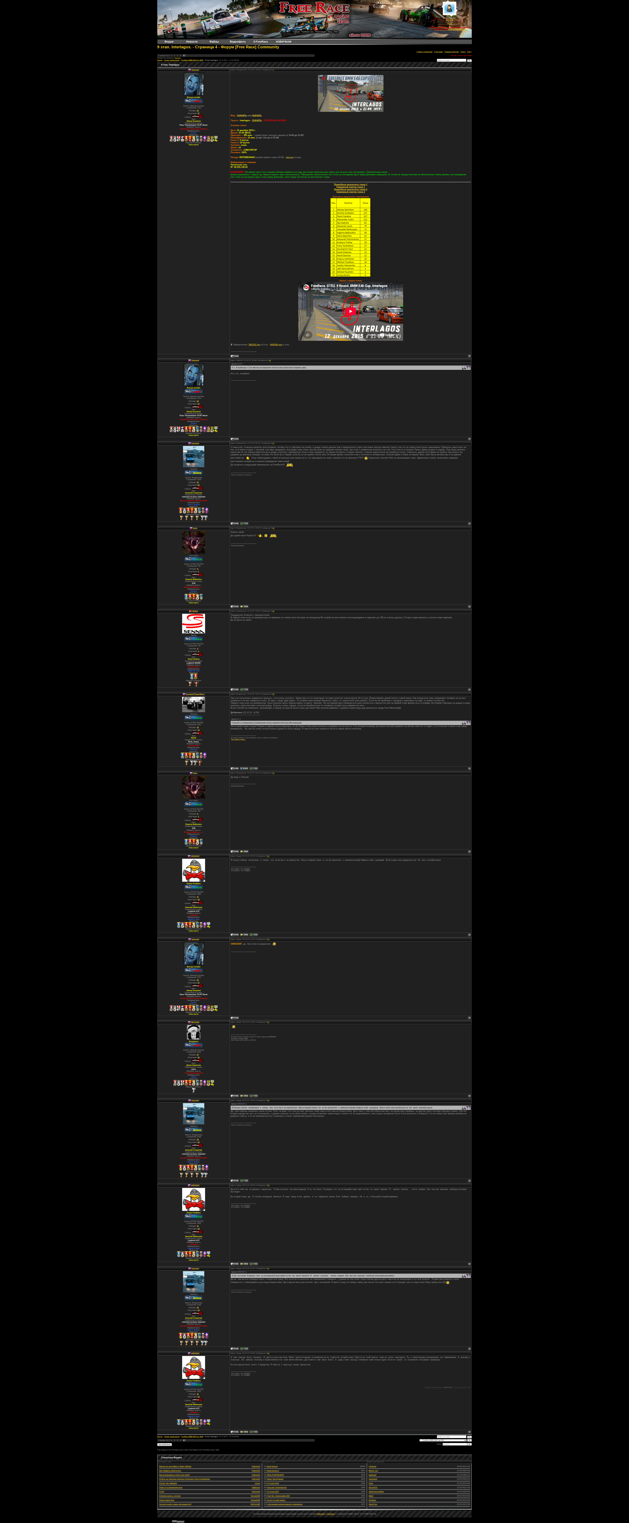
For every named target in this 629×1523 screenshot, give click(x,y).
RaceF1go (373, 1504)
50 (273, 694)
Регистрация (320, 32)
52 (268, 856)
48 (273, 528)
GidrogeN (195, 70)
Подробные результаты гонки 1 (350, 184)
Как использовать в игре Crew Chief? (174, 1475)
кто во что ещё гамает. (276, 1500)
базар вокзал (272, 1466)
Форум (159, 60)
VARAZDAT (195, 856)
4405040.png (276, 344)
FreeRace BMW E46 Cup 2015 (192, 60)
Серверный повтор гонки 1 (350, 187)
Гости (449, 24)
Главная (296, 32)
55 (268, 1100)
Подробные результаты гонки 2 (350, 189)
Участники (438, 52)
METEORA (195, 1022)
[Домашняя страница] (244, 768)
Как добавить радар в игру (170, 1471)
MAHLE (195, 611)
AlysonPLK (373, 1487)
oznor (257, 1483)
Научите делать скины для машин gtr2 (175, 1504)
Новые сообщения (424, 52)
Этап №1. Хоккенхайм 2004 (278, 1496)
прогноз (289, 157)
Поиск (463, 52)
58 (268, 1353)
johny (195, 528)
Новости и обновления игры (170, 1487)
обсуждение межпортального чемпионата (285, 1504)
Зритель (449, 20)
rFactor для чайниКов (168, 1483)
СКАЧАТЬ (242, 115)
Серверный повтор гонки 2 (350, 192)
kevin (371, 1483)
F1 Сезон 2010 (273, 1483)
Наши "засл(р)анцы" (275, 1479)
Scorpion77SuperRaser (195, 694)
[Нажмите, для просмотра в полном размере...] (350, 111)
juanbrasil (372, 1475)
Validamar (256, 1487)
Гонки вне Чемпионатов (276, 1487)
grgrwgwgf (373, 1479)
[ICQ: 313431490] (253, 934)
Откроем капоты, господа (170, 1496)
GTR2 (161, 1492)
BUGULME (255, 1504)
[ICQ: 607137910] (244, 689)
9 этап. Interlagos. (211, 60)
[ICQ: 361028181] (253, 1096)
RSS (336, 32)
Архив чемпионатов (172, 60)
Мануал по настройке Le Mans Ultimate (175, 1466)
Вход (330, 32)
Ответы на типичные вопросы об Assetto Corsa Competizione (184, 1479)
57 (268, 1268)
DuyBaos (372, 1500)
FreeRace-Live (307, 32)
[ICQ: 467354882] (244, 523)
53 (268, 939)
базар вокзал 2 (273, 1471)
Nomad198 (255, 1496)
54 (268, 1022)
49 (273, 611)
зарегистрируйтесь (456, 29)
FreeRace (331, 1514)
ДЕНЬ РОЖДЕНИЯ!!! (275, 1475)
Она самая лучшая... (238, 739)
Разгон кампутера (166, 1500)
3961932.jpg (254, 344)
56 (268, 1185)
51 (273, 773)
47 (273, 443)
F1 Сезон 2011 (273, 1492)
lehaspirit (178, 58)
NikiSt (371, 1496)
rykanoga (372, 1466)
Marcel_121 (373, 1471)
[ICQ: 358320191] (253, 768)
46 (270, 360)
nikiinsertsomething (376, 1492)
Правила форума (451, 52)
